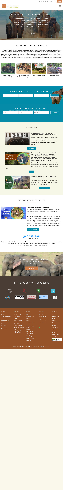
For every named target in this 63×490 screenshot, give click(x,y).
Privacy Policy (4, 328)
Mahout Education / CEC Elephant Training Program (19, 327)
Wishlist (53, 320)
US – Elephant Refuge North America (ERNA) (19, 316)
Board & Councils (5, 320)
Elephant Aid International (10, 6)
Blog (27, 320)
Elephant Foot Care (54, 75)
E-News (28, 314)
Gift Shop (54, 323)
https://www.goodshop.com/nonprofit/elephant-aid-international (31, 245)
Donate (59, 1)
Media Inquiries (42, 316)
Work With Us (4, 325)
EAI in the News (30, 316)
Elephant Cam (55, 332)
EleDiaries (28, 318)
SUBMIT (55, 95)
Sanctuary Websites (45, 346)
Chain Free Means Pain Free (39, 75)
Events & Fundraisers (57, 329)
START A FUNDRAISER (33, 229)
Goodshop (3, 241)
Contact (51, 1)
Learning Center (55, 336)
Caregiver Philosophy (31, 336)
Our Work (3, 314)
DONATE (31, 33)
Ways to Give (55, 314)
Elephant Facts (55, 334)
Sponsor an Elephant (56, 322)
